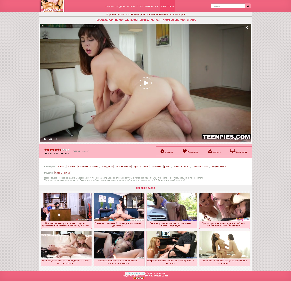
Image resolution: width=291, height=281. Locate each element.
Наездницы (107, 166)
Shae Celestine (62, 173)
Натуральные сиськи (88, 166)
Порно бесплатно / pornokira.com (122, 14)
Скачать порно (177, 14)
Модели (120, 6)
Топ (157, 6)
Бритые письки (141, 166)
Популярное (145, 6)
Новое (131, 6)
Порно (109, 6)
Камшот (71, 166)
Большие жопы (123, 166)
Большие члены (181, 166)
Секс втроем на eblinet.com (154, 14)
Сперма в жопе (219, 166)
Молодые (156, 166)
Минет (61, 166)
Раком (167, 166)
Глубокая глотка (200, 166)
